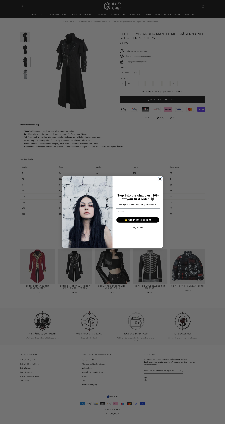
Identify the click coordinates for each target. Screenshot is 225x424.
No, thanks (138, 228)
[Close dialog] (160, 179)
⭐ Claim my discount (138, 220)
